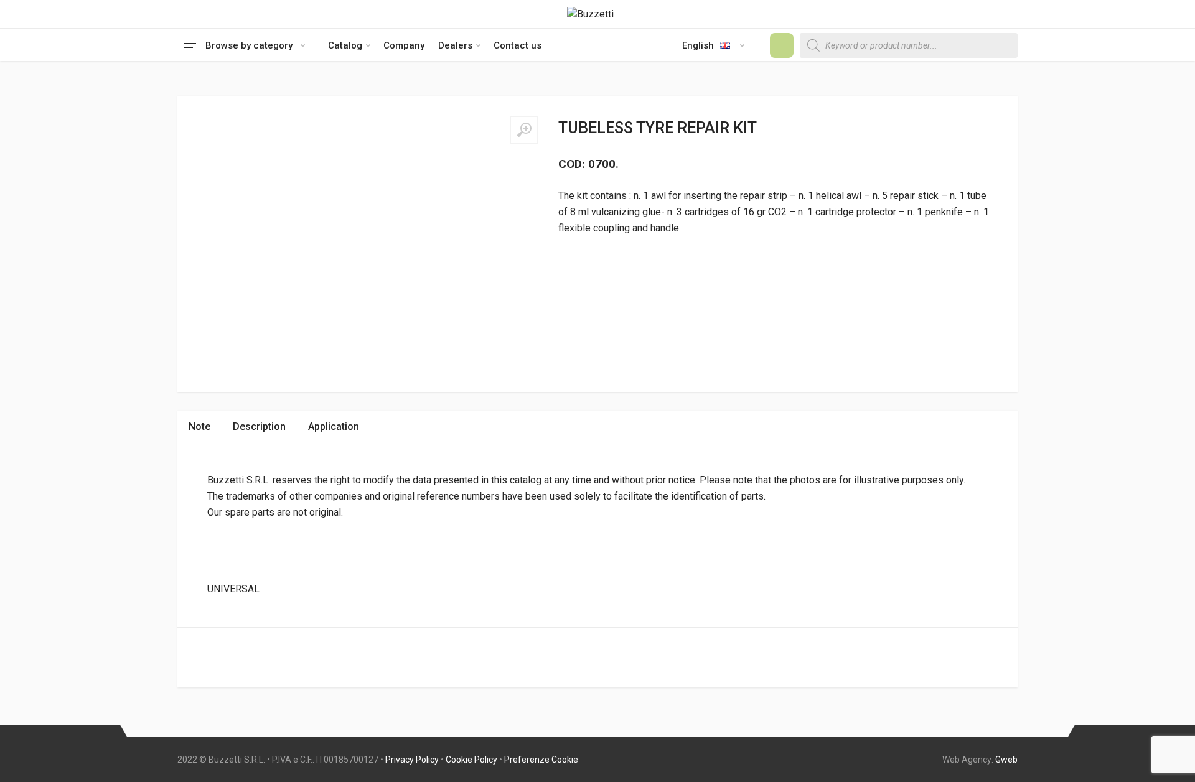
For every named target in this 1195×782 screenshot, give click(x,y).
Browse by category (249, 45)
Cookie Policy (471, 760)
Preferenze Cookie (541, 760)
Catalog (345, 45)
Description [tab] (259, 426)
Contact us (517, 45)
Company (403, 45)
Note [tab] (199, 426)
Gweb (1006, 760)
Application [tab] (333, 426)
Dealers (455, 45)
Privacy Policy (412, 760)
